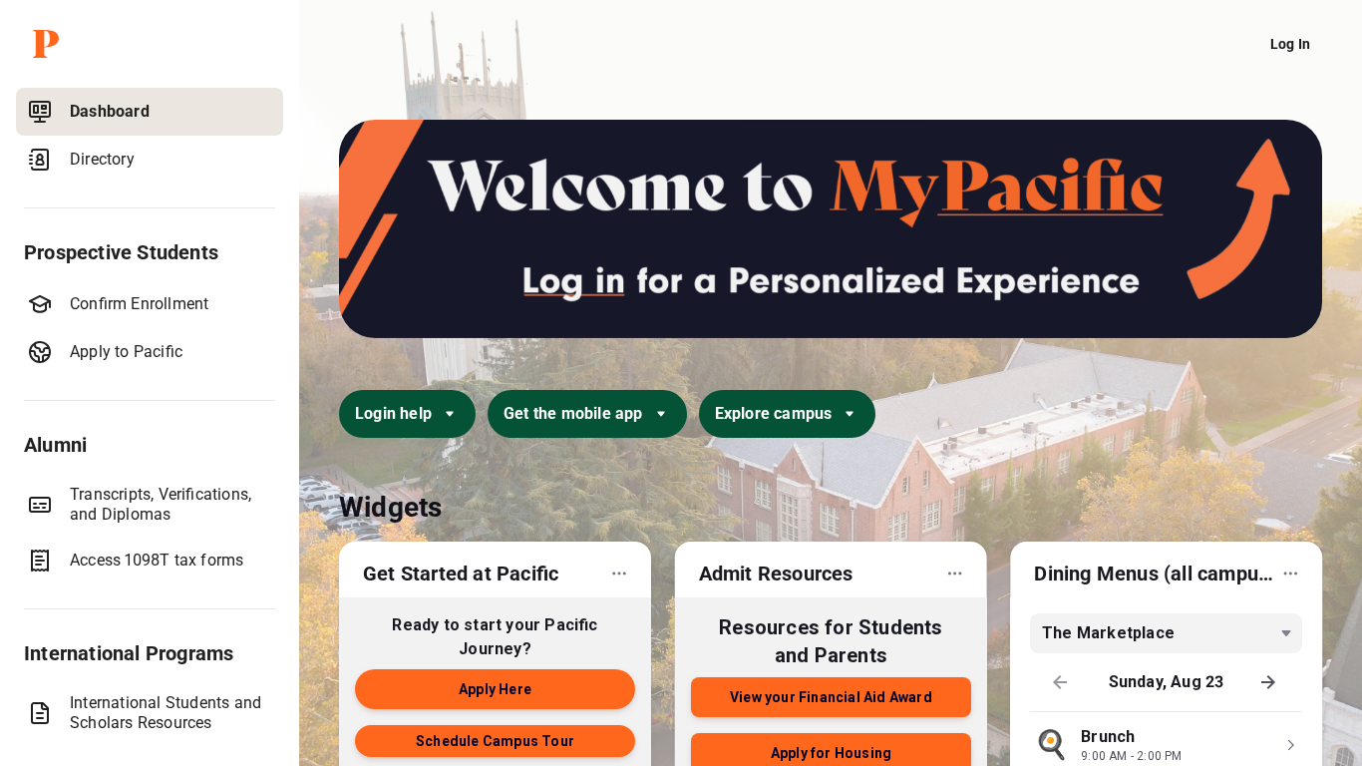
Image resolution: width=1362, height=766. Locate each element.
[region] (149, 423)
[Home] (153, 44)
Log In (1290, 44)
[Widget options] (619, 573)
